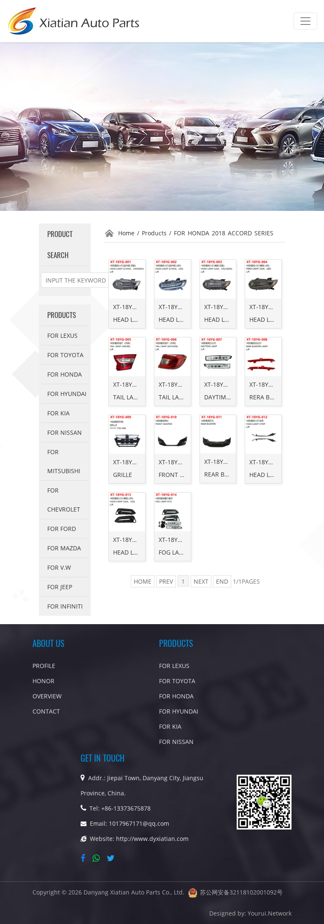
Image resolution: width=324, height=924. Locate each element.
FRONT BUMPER (181, 475)
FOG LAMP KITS (180, 552)
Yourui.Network (270, 913)
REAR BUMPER (224, 474)
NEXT (201, 581)
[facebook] (85, 858)
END (222, 581)
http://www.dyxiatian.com (152, 839)
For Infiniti (65, 606)
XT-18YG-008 (267, 384)
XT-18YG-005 (130, 384)
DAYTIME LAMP (225, 397)
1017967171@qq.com (139, 823)
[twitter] (112, 858)
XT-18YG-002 (176, 307)
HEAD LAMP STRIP (274, 475)
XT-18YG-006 (176, 384)
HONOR (43, 681)
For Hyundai (66, 394)
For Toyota (65, 355)
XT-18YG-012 (267, 462)
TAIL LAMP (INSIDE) (139, 397)
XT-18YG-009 (130, 462)
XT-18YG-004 (267, 307)
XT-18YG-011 (222, 462)
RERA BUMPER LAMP (278, 397)
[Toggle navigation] (305, 21)
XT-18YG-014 (176, 540)
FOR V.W (59, 567)
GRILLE (122, 475)
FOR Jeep (59, 587)
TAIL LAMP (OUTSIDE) (188, 397)
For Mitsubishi (63, 461)
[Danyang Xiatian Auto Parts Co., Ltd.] (74, 21)
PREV (166, 581)
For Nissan (64, 432)
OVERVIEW (47, 696)
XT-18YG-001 (130, 307)
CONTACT (46, 711)
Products (154, 233)
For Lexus (62, 335)
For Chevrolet (63, 499)
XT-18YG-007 (222, 384)
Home (126, 233)
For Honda (64, 374)
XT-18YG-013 (130, 540)
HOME (142, 581)
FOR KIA (58, 413)
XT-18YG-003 (222, 307)
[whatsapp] (97, 858)
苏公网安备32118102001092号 (241, 892)
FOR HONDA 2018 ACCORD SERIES (223, 233)
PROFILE (43, 666)
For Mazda (64, 548)
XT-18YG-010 (176, 462)
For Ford (61, 529)
